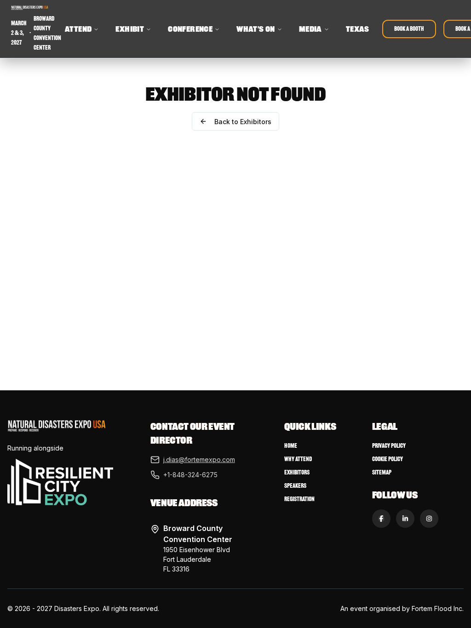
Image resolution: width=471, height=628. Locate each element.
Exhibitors (297, 472)
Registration (299, 499)
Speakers (295, 486)
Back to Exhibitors (242, 122)
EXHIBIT (129, 29)
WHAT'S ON (255, 29)
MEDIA (310, 29)
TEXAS (357, 29)
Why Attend (298, 459)
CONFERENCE (190, 29)
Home (290, 446)
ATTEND (78, 29)
